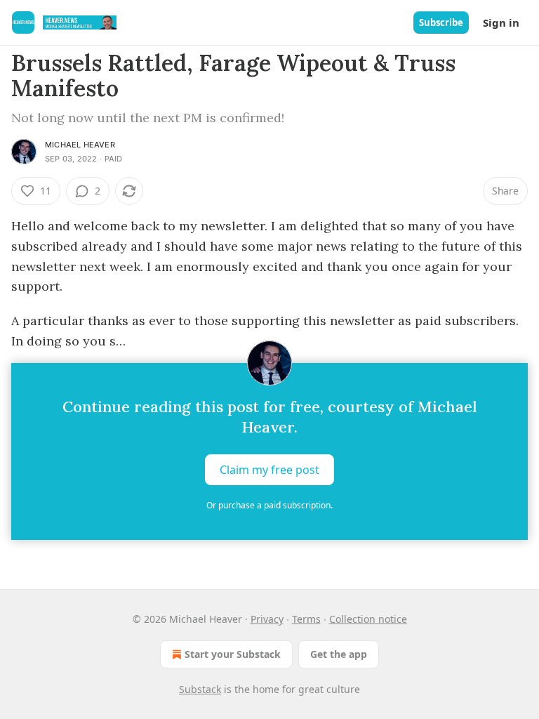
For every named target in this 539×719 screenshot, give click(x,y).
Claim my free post (269, 469)
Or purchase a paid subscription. (269, 505)
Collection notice (368, 619)
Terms (306, 619)
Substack (200, 689)
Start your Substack (233, 654)
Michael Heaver (80, 145)
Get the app (338, 654)
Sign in (501, 22)
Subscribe (441, 22)
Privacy (267, 619)
